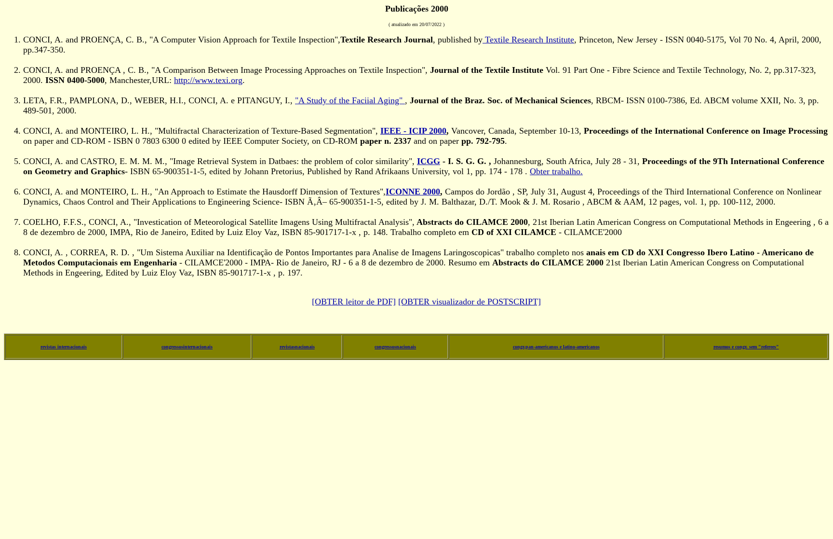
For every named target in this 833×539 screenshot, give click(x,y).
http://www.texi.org (208, 80)
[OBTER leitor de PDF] (354, 301)
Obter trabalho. (556, 171)
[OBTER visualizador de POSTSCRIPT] (469, 301)
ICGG (428, 161)
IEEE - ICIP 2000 (413, 131)
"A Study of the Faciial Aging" (350, 100)
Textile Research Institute (528, 39)
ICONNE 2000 (413, 191)
